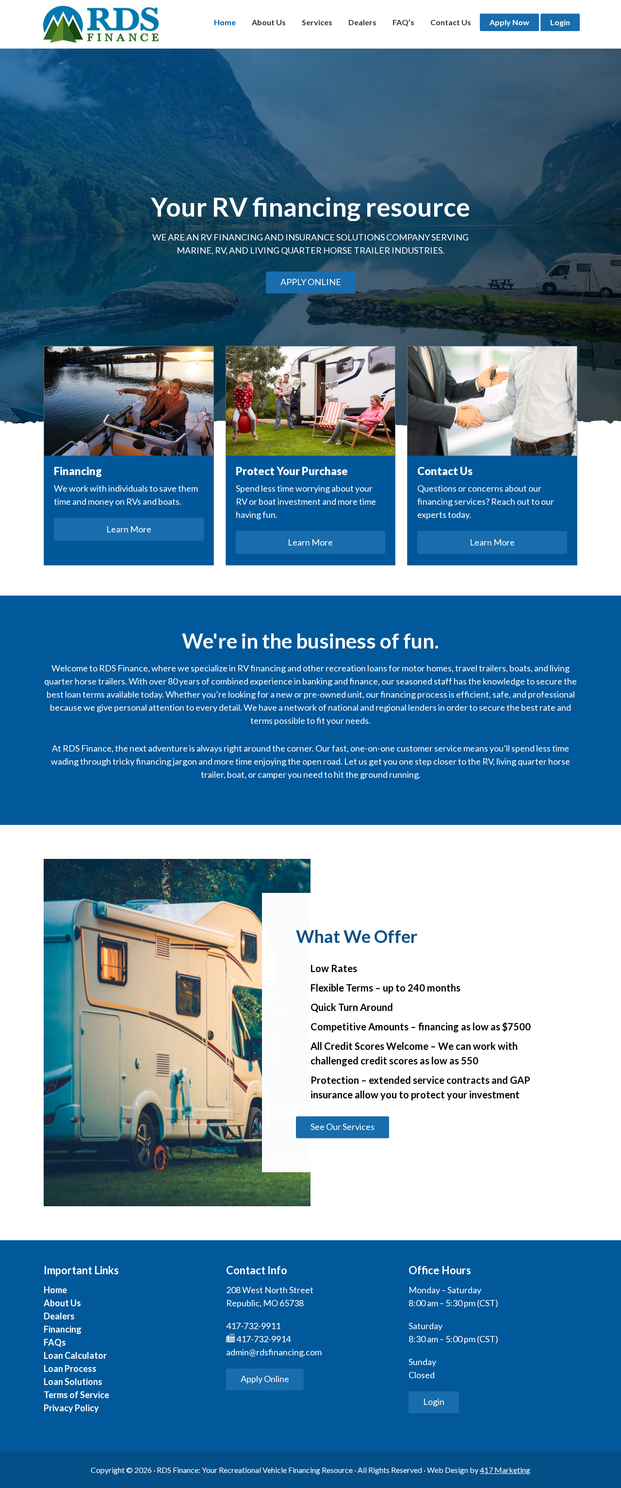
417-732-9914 (263, 1339)
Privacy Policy (71, 1407)
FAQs (55, 1342)
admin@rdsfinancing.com (274, 1352)
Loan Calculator (75, 1355)
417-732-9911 (253, 1325)
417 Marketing (505, 1469)
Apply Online (310, 281)
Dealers (59, 1316)
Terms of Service (76, 1394)
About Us (62, 1303)
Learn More (128, 529)
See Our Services (342, 1126)
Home (55, 1289)
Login (433, 1401)
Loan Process (70, 1368)
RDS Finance (100, 24)
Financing (63, 1329)
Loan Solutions (73, 1381)
